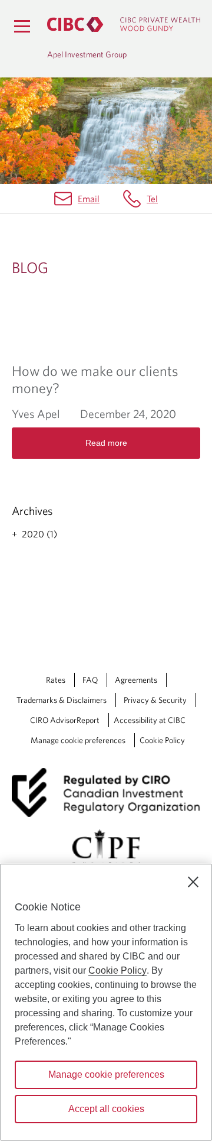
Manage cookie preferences (78, 740)
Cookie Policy (162, 740)
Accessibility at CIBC (150, 720)
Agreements (136, 680)
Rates (55, 680)
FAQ (90, 680)
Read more (106, 443)
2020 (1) (39, 534)
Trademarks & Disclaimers (61, 700)
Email (89, 198)
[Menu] (22, 26)
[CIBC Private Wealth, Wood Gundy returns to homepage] (123, 24)
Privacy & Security (155, 700)
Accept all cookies (106, 1109)
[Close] (193, 882)
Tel (152, 198)
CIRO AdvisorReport (65, 720)
